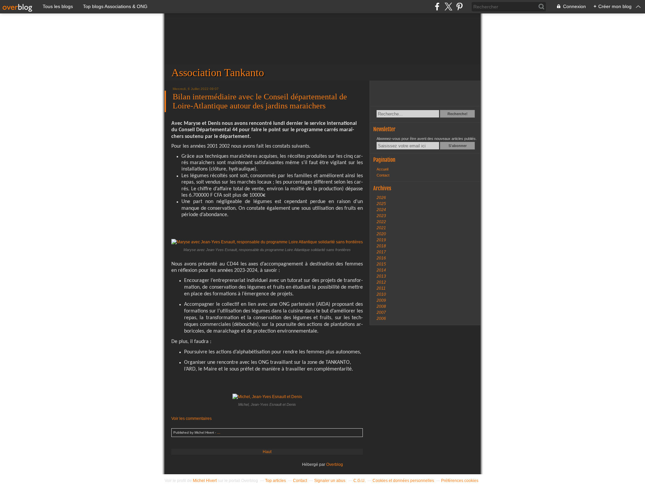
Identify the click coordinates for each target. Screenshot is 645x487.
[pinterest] (459, 6)
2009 (381, 300)
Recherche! (457, 114)
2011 (381, 288)
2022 (381, 222)
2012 (381, 282)
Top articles (275, 480)
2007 (381, 312)
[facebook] (437, 6)
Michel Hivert (205, 480)
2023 (381, 215)
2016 (381, 258)
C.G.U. (359, 480)
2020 (381, 234)
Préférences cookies (459, 480)
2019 (381, 240)
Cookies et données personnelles (403, 480)
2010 (381, 294)
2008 (381, 306)
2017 (381, 252)
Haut (267, 451)
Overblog (334, 464)
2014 (381, 270)
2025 (381, 203)
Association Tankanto (322, 47)
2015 (381, 264)
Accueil (382, 169)
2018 (381, 246)
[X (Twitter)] (448, 6)
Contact (383, 175)
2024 (381, 209)
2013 (381, 276)
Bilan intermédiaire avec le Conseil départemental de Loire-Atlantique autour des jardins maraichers (260, 101)
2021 (381, 228)
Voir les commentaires (191, 418)
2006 (381, 318)
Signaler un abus (330, 480)
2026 (381, 197)
